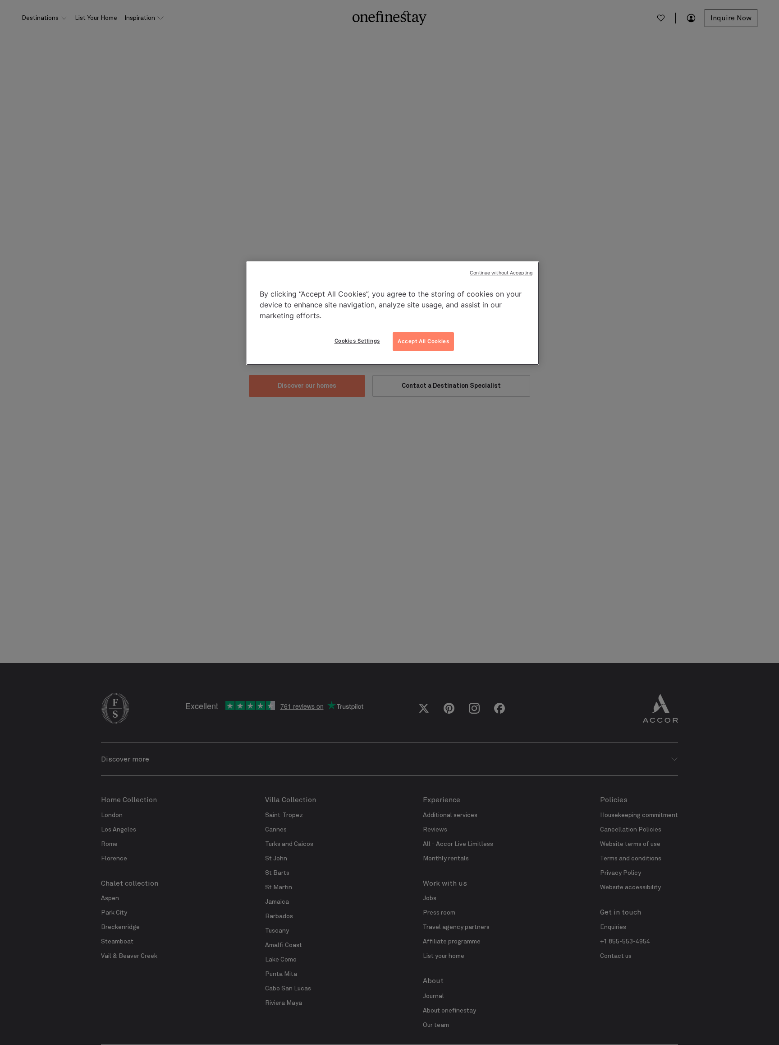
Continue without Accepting (501, 273)
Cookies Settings (357, 341)
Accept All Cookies (423, 341)
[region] (392, 313)
